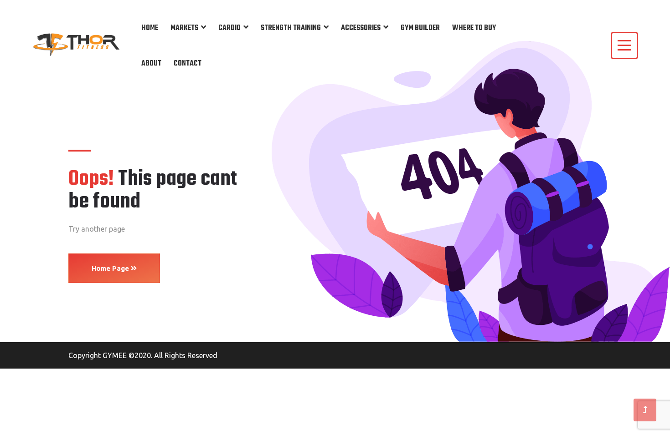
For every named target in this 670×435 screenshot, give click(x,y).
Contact (187, 64)
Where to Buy (474, 28)
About (151, 64)
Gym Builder (420, 28)
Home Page (111, 268)
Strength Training (291, 28)
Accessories (361, 28)
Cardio (229, 28)
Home (149, 28)
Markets (184, 28)
